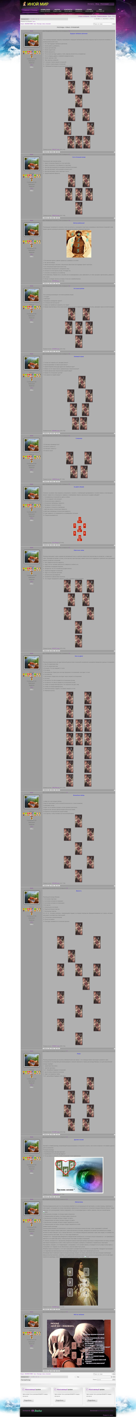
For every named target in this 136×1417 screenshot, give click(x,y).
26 (67, 888)
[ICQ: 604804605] (58, 152)
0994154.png (55, 215)
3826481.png (55, 430)
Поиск (109, 16)
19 (69, 285)
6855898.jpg (55, 281)
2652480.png (55, 883)
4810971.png (55, 648)
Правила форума (102, 16)
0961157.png (55, 149)
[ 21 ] (31, 65)
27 (67, 1051)
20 (69, 353)
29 (67, 1199)
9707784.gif (55, 542)
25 (67, 792)
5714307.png (55, 1132)
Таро (35, 23)
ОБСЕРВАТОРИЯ (29, 23)
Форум (22, 23)
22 (69, 484)
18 (69, 220)
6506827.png (55, 1046)
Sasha (31, 31)
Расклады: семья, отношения (44, 23)
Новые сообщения (84, 16)
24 (69, 653)
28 (67, 1137)
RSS (113, 16)
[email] (39, 1411)
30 (67, 1311)
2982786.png (55, 787)
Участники (93, 16)
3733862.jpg (55, 1194)
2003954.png (55, 349)
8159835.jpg (55, 1368)
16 (69, 31)
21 (69, 435)
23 (69, 547)
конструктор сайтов (103, 1410)
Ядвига (33, 21)
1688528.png (55, 479)
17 (69, 154)
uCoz (111, 1410)
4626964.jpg (55, 1307)
